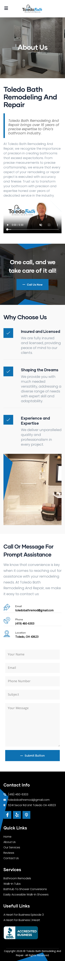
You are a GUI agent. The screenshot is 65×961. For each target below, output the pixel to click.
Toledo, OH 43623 (26, 637)
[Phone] (6, 620)
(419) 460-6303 (24, 623)
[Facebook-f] (7, 815)
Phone (19, 619)
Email (18, 606)
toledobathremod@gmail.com (34, 610)
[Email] (6, 607)
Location (20, 633)
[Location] (6, 633)
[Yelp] (17, 815)
